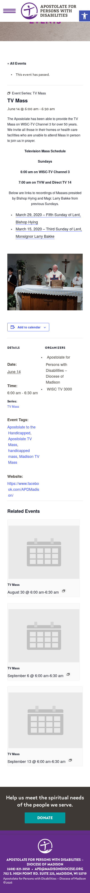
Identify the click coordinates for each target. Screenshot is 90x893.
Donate (45, 818)
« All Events (16, 63)
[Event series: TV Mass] (63, 591)
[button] (84, 15)
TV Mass (13, 406)
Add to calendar (29, 327)
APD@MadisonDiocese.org (59, 869)
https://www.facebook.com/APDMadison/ (23, 489)
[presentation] (44, 552)
